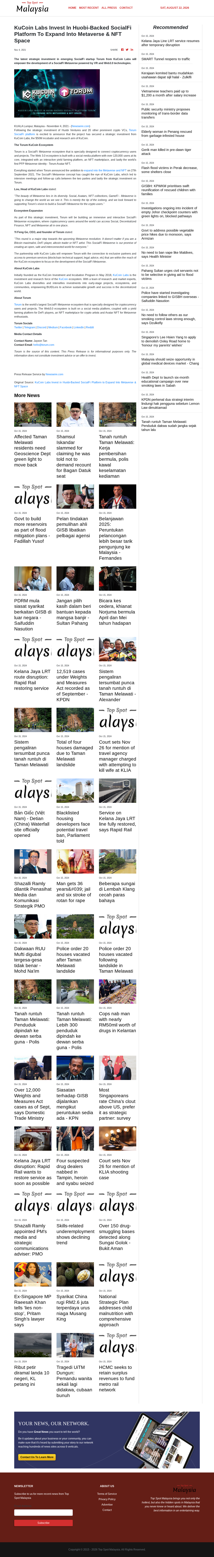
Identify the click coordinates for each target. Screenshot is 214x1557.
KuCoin (63, 279)
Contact (107, 1510)
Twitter (18, 327)
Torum (18, 304)
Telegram (29, 327)
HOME (72, 7)
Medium (53, 327)
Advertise (107, 1504)
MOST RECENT (89, 7)
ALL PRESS (109, 7)
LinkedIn (79, 327)
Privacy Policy (107, 1499)
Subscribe (43, 1522)
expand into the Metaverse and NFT (105, 170)
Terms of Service (107, 1493)
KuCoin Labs (121, 275)
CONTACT (126, 7)
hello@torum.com (43, 344)
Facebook (66, 327)
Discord (41, 327)
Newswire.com (80, 126)
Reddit (90, 327)
